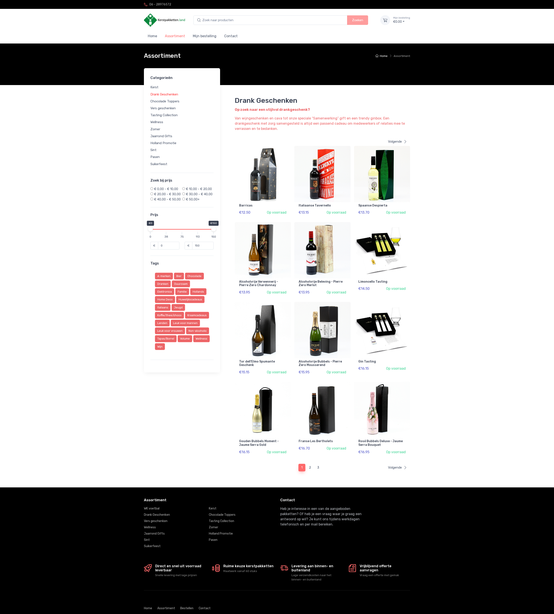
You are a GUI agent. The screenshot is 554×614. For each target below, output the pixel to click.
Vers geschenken (163, 108)
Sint (153, 150)
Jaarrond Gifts (161, 136)
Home (152, 36)
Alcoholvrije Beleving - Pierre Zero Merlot (321, 283)
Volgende (395, 141)
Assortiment (166, 608)
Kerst (154, 87)
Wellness (156, 122)
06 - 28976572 (160, 4)
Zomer (155, 129)
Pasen (155, 157)
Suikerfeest (158, 164)
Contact (231, 36)
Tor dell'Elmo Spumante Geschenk (257, 363)
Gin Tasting (367, 361)
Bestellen (186, 608)
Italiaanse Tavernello (315, 205)
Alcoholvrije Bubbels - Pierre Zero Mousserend (320, 363)
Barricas (246, 205)
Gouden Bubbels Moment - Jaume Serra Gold (259, 443)
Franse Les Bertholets (316, 441)
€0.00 (401, 20)
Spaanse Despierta (372, 205)
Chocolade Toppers (164, 101)
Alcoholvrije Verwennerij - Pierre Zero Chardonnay (258, 283)
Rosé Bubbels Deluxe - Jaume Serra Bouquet (380, 443)
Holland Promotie (163, 143)
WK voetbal (151, 508)
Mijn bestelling (204, 36)
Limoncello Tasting (372, 282)
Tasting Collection (164, 115)
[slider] (150, 229)
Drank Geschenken (164, 94)
